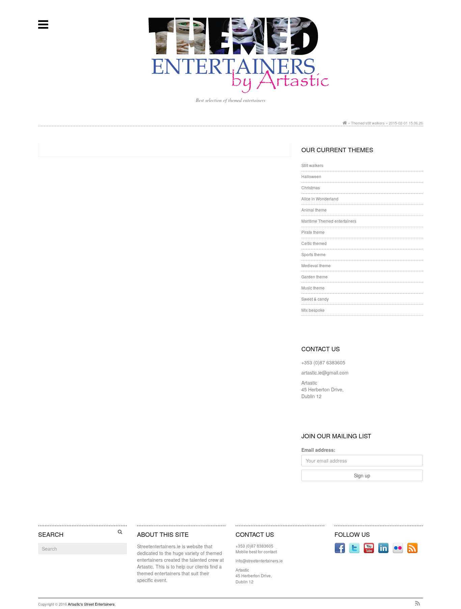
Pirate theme (313, 232)
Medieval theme (316, 265)
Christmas (310, 187)
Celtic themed (314, 243)
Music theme (313, 287)
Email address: (318, 449)
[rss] (412, 547)
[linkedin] (384, 547)
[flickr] (398, 547)
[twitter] (355, 547)
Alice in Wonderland (319, 198)
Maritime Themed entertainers (328, 221)
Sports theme (313, 254)
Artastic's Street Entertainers (91, 604)
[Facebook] (340, 547)
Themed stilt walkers (368, 123)
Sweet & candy (315, 299)
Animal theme (314, 210)
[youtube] (369, 547)
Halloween (311, 176)
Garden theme (314, 276)
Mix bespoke (313, 310)
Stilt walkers (312, 165)
